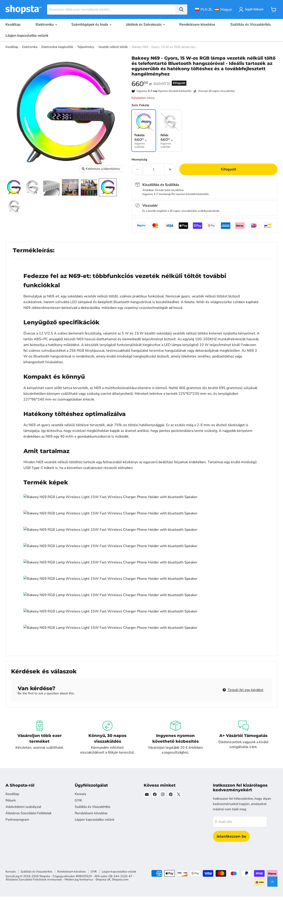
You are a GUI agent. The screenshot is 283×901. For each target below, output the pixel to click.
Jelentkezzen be (231, 836)
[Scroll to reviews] (204, 79)
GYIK (78, 800)
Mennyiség (139, 159)
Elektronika (45, 24)
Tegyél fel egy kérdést (245, 690)
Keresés (80, 794)
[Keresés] (181, 9)
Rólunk (11, 800)
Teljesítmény (85, 47)
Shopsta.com (120, 880)
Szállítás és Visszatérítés (250, 24)
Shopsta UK (103, 880)
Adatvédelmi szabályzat (23, 807)
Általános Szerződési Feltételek (29, 813)
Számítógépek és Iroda (90, 24)
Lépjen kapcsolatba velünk (27, 35)
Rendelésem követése (197, 24)
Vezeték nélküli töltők (113, 47)
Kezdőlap (13, 24)
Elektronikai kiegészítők (57, 47)
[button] (213, 9)
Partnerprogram (17, 819)
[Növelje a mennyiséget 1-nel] (170, 169)
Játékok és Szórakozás (144, 24)
